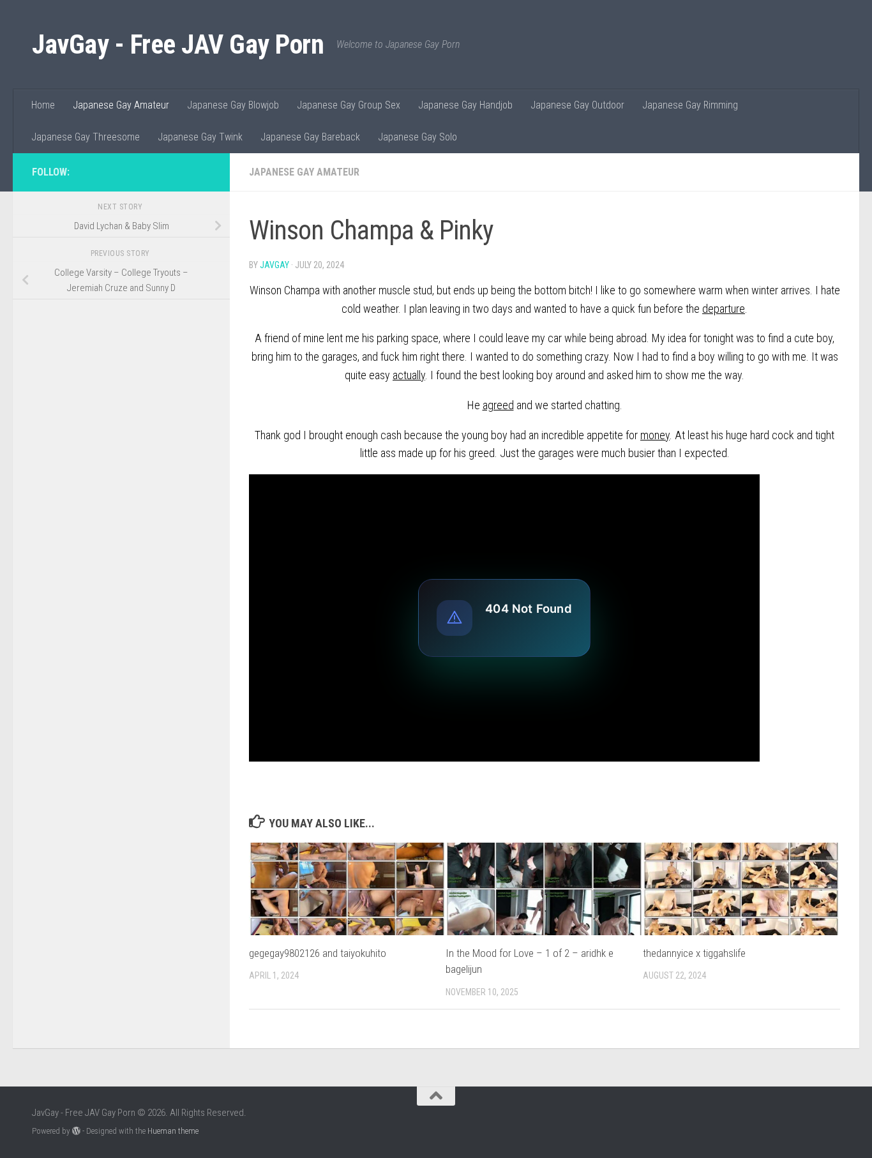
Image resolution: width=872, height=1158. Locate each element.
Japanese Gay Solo (417, 137)
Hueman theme (173, 1131)
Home (43, 105)
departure (723, 308)
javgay (274, 265)
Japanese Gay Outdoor (577, 105)
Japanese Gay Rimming (690, 105)
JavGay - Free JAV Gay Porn (178, 44)
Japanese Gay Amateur (121, 105)
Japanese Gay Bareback (310, 137)
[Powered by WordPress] (76, 1131)
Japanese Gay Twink (200, 137)
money (655, 435)
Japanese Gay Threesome (85, 137)
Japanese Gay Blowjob (233, 105)
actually (409, 375)
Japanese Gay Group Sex (348, 105)
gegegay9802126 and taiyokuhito (317, 953)
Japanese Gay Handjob (465, 105)
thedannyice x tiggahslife (694, 953)
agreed (498, 405)
